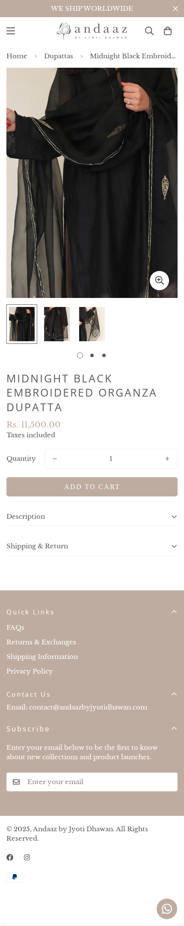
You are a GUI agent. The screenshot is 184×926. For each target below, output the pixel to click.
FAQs (15, 627)
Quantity (21, 458)
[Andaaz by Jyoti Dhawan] (92, 31)
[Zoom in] (159, 280)
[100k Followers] (27, 857)
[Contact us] (167, 909)
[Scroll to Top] (168, 880)
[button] (168, 31)
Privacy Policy (29, 671)
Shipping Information (42, 656)
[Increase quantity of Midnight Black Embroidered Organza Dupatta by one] (167, 458)
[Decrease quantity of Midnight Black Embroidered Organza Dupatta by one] (55, 458)
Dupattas (58, 56)
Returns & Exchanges (41, 642)
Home (16, 56)
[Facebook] (9, 857)
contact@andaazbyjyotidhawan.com (88, 707)
